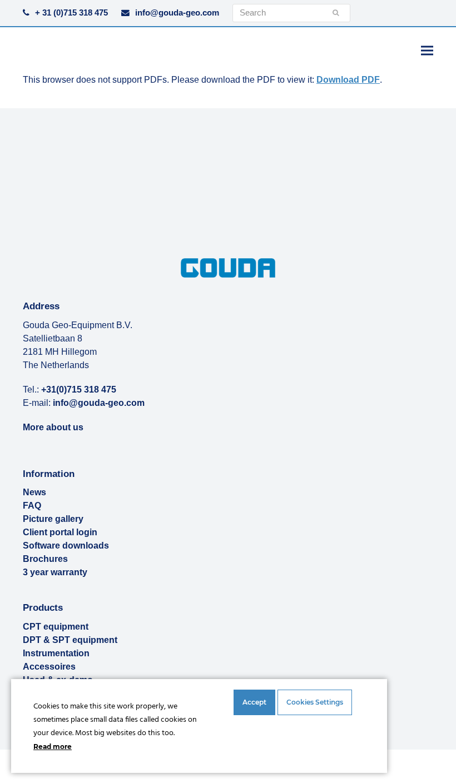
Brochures (45, 559)
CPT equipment (55, 626)
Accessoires (49, 666)
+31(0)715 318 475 (78, 389)
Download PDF (348, 79)
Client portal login (60, 532)
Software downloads (66, 545)
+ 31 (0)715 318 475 (71, 12)
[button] (427, 50)
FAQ (32, 505)
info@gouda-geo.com (177, 12)
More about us (53, 427)
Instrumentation (56, 653)
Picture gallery (53, 519)
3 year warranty (55, 572)
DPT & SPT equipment (70, 640)
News (34, 492)
